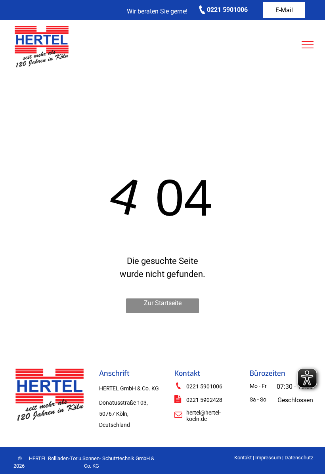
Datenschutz (299, 458)
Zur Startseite (163, 303)
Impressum (268, 458)
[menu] (307, 44)
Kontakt (243, 458)
